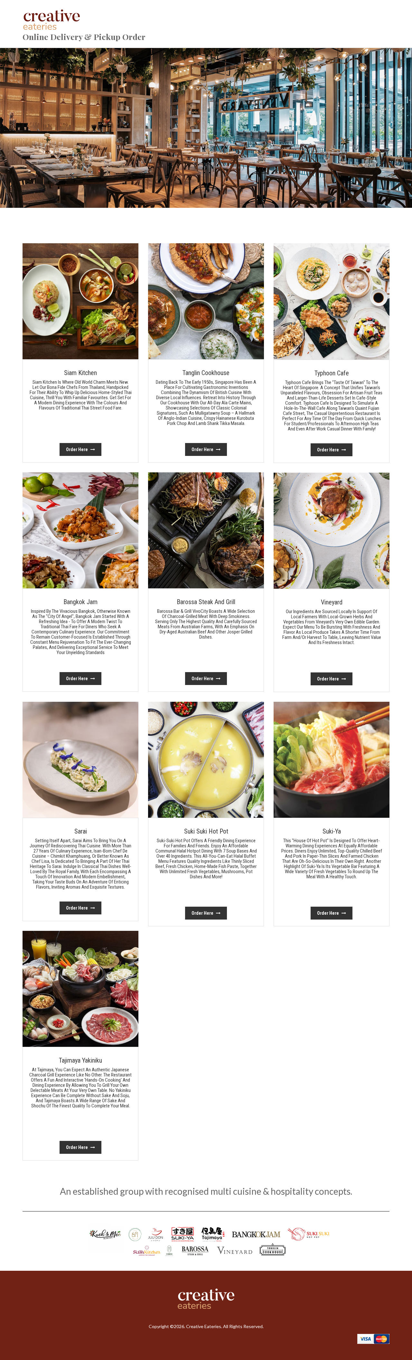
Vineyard (331, 602)
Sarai (80, 831)
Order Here (77, 449)
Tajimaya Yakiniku (80, 1060)
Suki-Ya (332, 831)
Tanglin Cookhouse (206, 373)
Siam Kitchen (80, 373)
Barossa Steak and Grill (206, 602)
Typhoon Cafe (331, 373)
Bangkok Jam (80, 602)
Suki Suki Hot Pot (206, 831)
